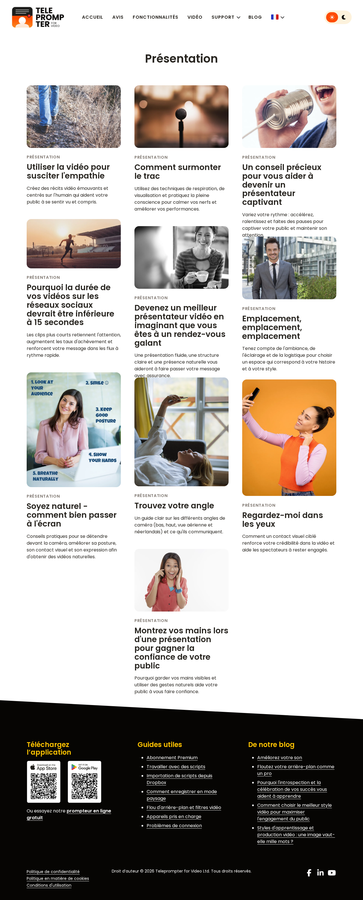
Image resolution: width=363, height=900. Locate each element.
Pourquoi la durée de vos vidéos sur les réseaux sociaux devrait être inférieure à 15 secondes (70, 305)
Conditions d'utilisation (49, 885)
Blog (255, 17)
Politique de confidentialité (53, 871)
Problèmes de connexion (174, 825)
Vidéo (194, 17)
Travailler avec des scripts (176, 766)
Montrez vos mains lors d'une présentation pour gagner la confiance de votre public (181, 648)
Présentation (43, 157)
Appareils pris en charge (174, 816)
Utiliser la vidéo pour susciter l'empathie (68, 171)
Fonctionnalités (155, 17)
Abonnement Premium (172, 757)
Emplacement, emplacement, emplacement (272, 327)
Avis (118, 17)
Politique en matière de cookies (58, 878)
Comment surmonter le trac (177, 172)
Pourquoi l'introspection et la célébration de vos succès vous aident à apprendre (292, 789)
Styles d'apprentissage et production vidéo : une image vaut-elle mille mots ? (296, 835)
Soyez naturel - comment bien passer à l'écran (72, 515)
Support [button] (223, 17)
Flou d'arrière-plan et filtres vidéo (184, 807)
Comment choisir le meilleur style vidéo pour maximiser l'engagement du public (294, 812)
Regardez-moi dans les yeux (282, 520)
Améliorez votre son (279, 757)
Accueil (92, 17)
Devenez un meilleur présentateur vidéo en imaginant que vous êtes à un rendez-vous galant (179, 325)
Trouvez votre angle (174, 505)
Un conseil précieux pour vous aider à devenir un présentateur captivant (281, 185)
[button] (277, 17)
